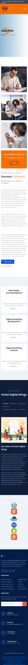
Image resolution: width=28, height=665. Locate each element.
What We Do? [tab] (7, 409)
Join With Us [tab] (21, 409)
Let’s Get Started (6, 266)
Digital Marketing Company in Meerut (14, 664)
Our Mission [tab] (13, 403)
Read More (13, 308)
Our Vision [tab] (5, 403)
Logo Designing (22, 589)
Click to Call (7, 262)
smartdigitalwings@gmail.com (15, 624)
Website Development (7, 582)
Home (3, 35)
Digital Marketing (22, 579)
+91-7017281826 (11, 633)
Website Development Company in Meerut (14, 659)
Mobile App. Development (7, 589)
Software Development (7, 586)
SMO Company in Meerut (14, 662)
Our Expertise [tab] (21, 403)
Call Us (14, 163)
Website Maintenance (7, 584)
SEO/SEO (20, 582)
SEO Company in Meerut (14, 660)
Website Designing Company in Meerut (13, 657)
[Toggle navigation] (25, 9)
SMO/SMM (20, 584)
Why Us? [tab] (14, 409)
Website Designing (6, 579)
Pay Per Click (21, 586)
